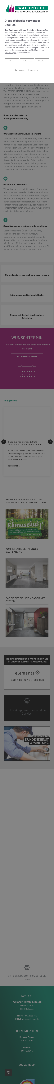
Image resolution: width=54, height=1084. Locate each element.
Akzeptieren (42, 61)
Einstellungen (27, 61)
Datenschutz (20, 70)
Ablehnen (11, 61)
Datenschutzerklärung (21, 50)
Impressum (33, 70)
